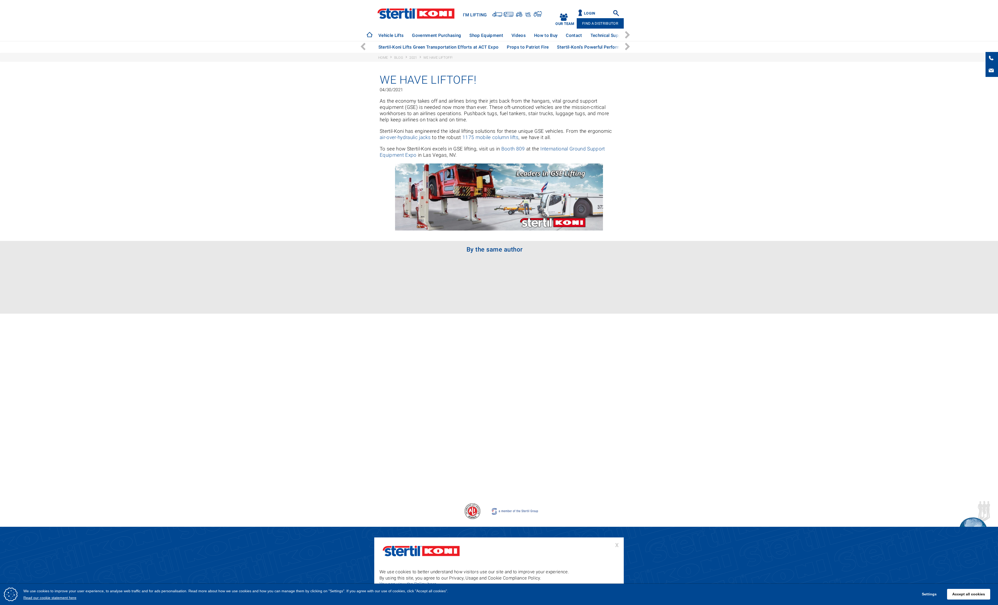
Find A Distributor (600, 23)
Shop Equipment (481, 35)
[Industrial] (537, 13)
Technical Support (593, 35)
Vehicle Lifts (391, 35)
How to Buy (535, 35)
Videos (511, 35)
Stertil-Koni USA (416, 13)
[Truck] (497, 13)
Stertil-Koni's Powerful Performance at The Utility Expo (613, 47)
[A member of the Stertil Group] (515, 511)
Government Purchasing (433, 35)
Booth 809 (513, 149)
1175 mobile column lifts (490, 137)
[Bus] (508, 13)
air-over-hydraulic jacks (405, 137)
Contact (561, 35)
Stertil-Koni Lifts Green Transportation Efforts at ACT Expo (438, 47)
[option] (390, 35)
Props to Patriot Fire (528, 47)
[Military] (527, 13)
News (623, 35)
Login (589, 13)
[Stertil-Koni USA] (369, 34)
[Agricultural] (518, 13)
